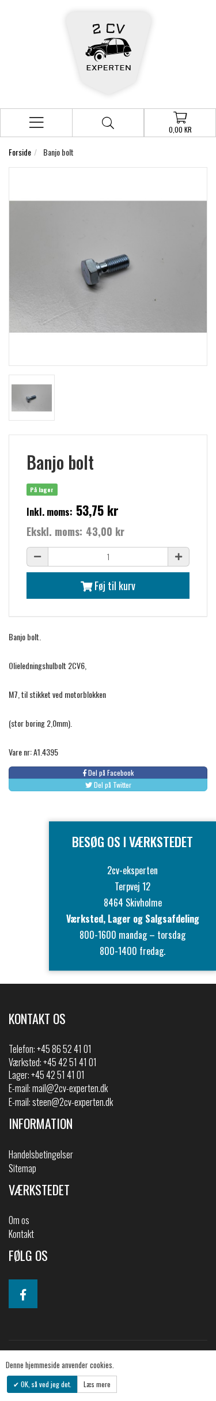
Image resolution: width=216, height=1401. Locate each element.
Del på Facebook (110, 772)
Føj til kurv (113, 585)
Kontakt (21, 1234)
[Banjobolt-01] (32, 398)
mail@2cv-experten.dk (70, 1088)
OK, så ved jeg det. (45, 1384)
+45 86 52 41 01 (64, 1049)
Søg (108, 122)
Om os (19, 1220)
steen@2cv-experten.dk (72, 1102)
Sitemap (22, 1168)
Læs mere (97, 1384)
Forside (20, 152)
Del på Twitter (111, 785)
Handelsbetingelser (41, 1154)
